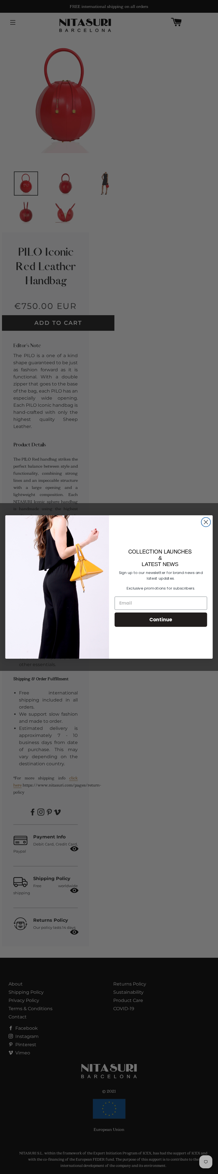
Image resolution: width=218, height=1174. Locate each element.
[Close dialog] (206, 522)
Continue (160, 619)
